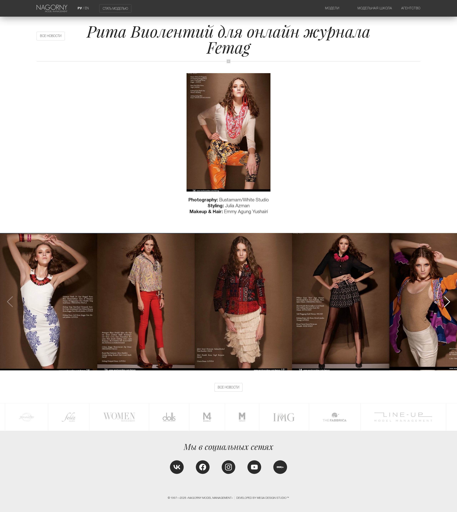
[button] (446, 302)
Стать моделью (115, 8)
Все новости (50, 36)
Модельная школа (375, 8)
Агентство (411, 8)
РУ (80, 8)
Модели (332, 8)
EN (87, 8)
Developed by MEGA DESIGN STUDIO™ (262, 497)
